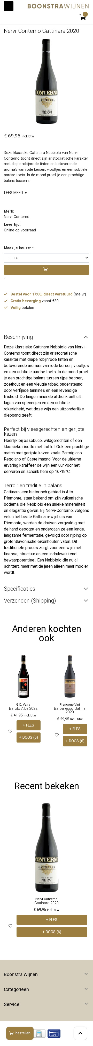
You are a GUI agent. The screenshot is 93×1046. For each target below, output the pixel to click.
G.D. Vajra (23, 704)
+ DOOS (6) (28, 737)
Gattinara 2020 (46, 903)
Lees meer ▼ (16, 193)
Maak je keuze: (19, 248)
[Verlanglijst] (10, 731)
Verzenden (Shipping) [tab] (30, 600)
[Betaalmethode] (39, 1033)
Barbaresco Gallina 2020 (70, 710)
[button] (82, 17)
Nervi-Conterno (16, 217)
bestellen (23, 1033)
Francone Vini (70, 704)
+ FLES (28, 725)
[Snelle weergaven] (37, 663)
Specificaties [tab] (19, 589)
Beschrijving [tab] (18, 337)
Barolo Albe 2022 (23, 708)
